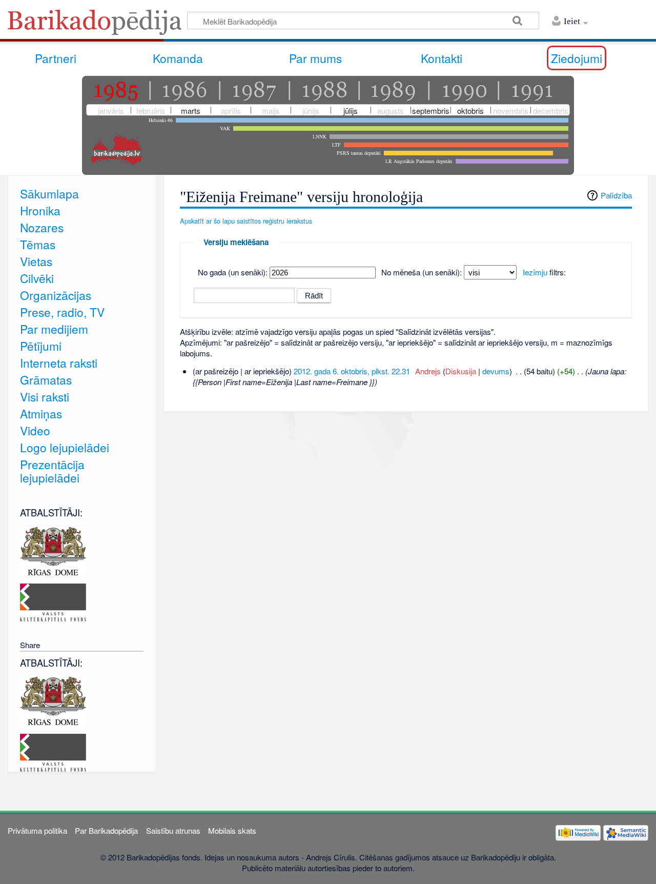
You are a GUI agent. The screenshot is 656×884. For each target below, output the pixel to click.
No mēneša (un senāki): (421, 272)
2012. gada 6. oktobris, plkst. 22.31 (352, 371)
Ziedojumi (576, 58)
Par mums (315, 58)
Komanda (178, 58)
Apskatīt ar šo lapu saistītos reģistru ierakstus (246, 221)
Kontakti (441, 58)
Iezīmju (535, 272)
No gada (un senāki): (233, 272)
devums (495, 371)
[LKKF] (53, 601)
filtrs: (544, 272)
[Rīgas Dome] (53, 549)
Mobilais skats (232, 830)
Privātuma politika (37, 830)
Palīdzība (616, 195)
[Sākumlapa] (97, 25)
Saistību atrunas (173, 830)
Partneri (55, 58)
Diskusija (460, 371)
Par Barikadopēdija (106, 830)
